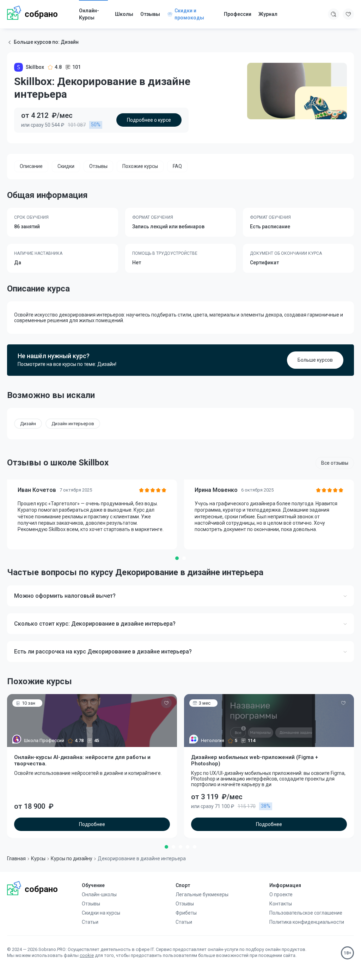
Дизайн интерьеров (72, 423)
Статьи (90, 922)
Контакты (280, 903)
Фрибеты (186, 913)
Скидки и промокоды (189, 14)
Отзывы (150, 14)
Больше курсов (315, 360)
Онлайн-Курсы (89, 14)
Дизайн (28, 423)
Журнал (267, 14)
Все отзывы (334, 463)
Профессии (237, 14)
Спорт (183, 885)
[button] (177, 558)
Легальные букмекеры (202, 894)
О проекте (281, 894)
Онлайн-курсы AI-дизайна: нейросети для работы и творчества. (82, 760)
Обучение (93, 885)
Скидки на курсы (101, 913)
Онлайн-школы (99, 894)
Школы (124, 14)
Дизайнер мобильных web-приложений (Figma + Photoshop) (254, 760)
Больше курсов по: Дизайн (46, 42)
